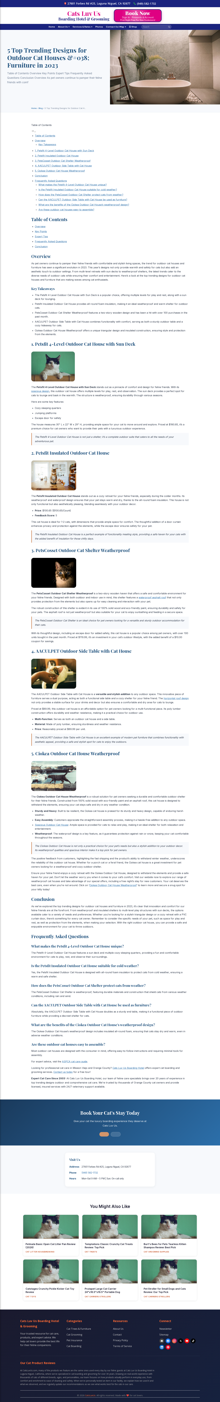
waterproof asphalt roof (152, 597)
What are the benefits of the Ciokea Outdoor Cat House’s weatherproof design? (83, 204)
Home (52, 26)
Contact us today (63, 1071)
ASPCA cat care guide (74, 1061)
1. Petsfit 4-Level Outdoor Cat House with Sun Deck (64, 150)
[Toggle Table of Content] (33, 131)
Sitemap (164, 1334)
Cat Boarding (74, 1346)
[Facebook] (168, 1341)
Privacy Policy (120, 1340)
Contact (117, 1334)
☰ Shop (133, 26)
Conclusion (41, 175)
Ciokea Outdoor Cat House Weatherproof (113, 885)
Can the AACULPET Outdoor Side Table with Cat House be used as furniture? (82, 199)
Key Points (41, 231)
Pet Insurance (74, 1340)
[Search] (169, 27)
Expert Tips (41, 236)
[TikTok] (193, 1341)
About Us (64, 26)
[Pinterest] (168, 1347)
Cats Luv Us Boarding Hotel (128, 1067)
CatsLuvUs (90, 1395)
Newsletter (165, 1328)
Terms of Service (122, 1346)
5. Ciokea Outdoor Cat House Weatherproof (60, 170)
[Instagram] (174, 1341)
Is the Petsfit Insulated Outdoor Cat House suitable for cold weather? (77, 189)
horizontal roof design (176, 698)
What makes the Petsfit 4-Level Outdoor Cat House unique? (72, 184)
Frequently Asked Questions (51, 180)
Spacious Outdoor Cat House (51, 824)
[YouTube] (187, 1341)
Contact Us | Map (116, 26)
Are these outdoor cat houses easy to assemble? (66, 209)
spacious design (40, 391)
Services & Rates (82, 26)
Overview (40, 140)
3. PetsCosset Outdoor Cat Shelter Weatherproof (63, 160)
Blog (41, 108)
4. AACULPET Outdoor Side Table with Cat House (63, 165)
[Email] (161, 1341)
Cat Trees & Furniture (79, 1328)
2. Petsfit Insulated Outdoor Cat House (57, 155)
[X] (180, 1341)
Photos (99, 26)
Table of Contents (45, 135)
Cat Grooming (74, 1334)
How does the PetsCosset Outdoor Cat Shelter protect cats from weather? (80, 194)
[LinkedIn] (161, 1347)
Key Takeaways (47, 144)
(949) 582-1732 (146, 3)
